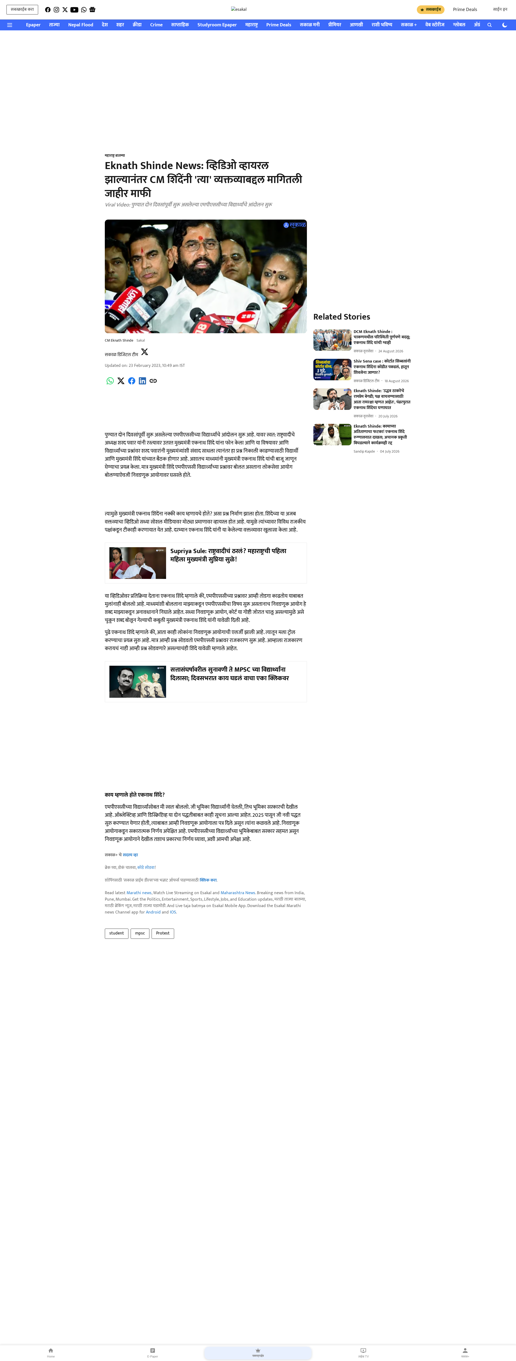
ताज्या (54, 25)
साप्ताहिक (180, 25)
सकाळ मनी (310, 25)
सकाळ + (409, 25)
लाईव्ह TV (363, 1356)
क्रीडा (137, 25)
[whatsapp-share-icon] (110, 384)
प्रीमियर (334, 25)
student (116, 933)
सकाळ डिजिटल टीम (121, 355)
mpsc (140, 933)
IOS (173, 912)
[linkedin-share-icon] (142, 384)
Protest (163, 933)
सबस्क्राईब (433, 9)
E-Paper (152, 1356)
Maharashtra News (238, 893)
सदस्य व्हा (130, 855)
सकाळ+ (465, 1356)
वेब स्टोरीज (435, 25)
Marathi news (139, 893)
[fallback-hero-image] (332, 340)
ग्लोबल (459, 25)
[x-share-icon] (121, 384)
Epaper (33, 25)
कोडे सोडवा (146, 867)
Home (51, 1356)
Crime (156, 25)
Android (153, 912)
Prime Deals (465, 10)
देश (105, 25)
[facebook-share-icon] (131, 384)
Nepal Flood (80, 25)
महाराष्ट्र (251, 25)
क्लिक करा (208, 880)
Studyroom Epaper (217, 25)
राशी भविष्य (382, 25)
